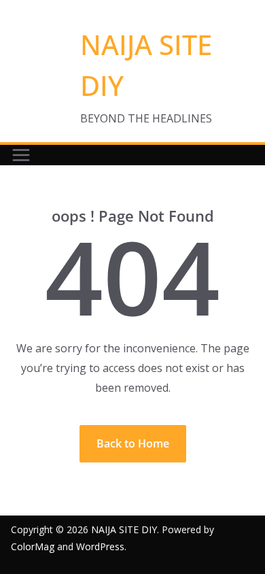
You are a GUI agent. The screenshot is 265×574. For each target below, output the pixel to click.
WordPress (100, 546)
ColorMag (32, 546)
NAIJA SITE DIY (124, 529)
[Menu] (21, 155)
